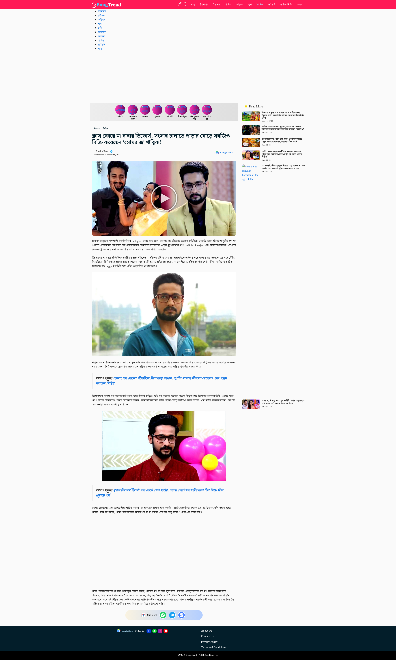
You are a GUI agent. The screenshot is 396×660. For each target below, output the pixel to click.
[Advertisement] (198, 76)
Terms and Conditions (213, 647)
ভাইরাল (239, 4)
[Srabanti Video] (120, 109)
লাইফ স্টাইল (286, 4)
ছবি (250, 4)
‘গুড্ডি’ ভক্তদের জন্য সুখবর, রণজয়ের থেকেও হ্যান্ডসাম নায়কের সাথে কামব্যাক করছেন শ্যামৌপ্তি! (283, 128)
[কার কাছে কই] (207, 109)
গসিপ (228, 4)
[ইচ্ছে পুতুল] (182, 109)
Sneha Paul (102, 151)
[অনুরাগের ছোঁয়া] (132, 109)
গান (100, 49)
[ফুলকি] (157, 109)
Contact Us (207, 636)
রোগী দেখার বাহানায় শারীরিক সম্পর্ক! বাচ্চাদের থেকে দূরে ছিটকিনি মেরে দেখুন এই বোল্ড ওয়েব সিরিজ (282, 154)
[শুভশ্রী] (169, 109)
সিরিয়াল (204, 4)
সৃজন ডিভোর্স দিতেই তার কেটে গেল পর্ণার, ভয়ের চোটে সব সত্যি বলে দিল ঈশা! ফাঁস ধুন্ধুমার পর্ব (159, 493)
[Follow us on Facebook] (148, 631)
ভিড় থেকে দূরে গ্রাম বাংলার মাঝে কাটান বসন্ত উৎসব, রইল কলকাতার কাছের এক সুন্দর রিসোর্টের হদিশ (283, 115)
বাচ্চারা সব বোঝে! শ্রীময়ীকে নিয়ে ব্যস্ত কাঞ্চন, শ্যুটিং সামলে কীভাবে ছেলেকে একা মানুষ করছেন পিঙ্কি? (161, 381)
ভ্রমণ (299, 4)
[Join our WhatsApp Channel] (154, 631)
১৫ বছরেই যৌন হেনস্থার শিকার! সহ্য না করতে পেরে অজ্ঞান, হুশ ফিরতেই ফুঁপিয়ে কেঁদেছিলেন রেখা (284, 167)
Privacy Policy (209, 642)
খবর (193, 4)
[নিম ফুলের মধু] (194, 109)
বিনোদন (102, 11)
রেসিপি (271, 4)
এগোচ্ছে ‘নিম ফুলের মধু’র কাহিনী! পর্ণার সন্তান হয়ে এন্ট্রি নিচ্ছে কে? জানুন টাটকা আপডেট (283, 402)
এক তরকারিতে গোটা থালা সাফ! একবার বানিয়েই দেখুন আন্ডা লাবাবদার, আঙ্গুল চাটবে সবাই (282, 140)
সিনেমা (216, 4)
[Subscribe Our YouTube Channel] (166, 631)
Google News (226, 153)
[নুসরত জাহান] (145, 109)
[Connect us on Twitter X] (160, 631)
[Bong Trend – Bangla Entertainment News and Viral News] (107, 4)
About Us (206, 630)
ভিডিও (260, 4)
